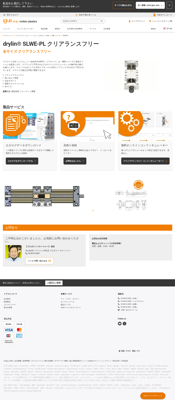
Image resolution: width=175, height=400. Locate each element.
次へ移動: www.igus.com (148, 5)
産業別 (57, 29)
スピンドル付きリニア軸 (41, 35)
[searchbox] (81, 21)
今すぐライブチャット (152, 396)
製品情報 (44, 29)
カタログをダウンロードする (20, 161)
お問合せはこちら (73, 161)
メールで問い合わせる (37, 261)
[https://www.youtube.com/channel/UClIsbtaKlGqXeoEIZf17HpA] (119, 323)
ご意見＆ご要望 (54, 283)
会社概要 (106, 29)
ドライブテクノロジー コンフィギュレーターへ (143, 161)
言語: (126, 351)
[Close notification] (169, 5)
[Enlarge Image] (92, 210)
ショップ (6, 29)
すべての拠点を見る (123, 5)
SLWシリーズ (56, 35)
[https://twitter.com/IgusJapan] (124, 323)
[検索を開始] (101, 21)
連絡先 (153, 29)
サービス (92, 29)
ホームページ (8, 35)
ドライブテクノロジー (23, 35)
